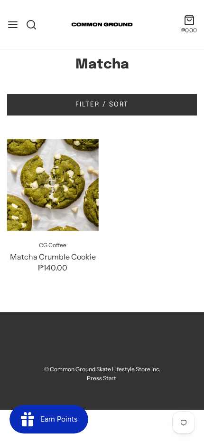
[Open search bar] (35, 25)
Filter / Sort (102, 104)
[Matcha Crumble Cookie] (53, 185)
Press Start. (102, 378)
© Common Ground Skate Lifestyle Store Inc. (102, 369)
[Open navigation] (13, 25)
